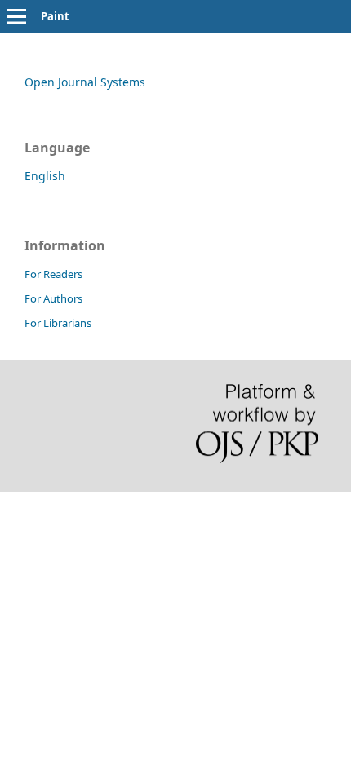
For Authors (53, 298)
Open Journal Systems (84, 82)
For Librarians (57, 323)
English (44, 175)
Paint (55, 16)
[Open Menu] (16, 16)
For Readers (53, 274)
